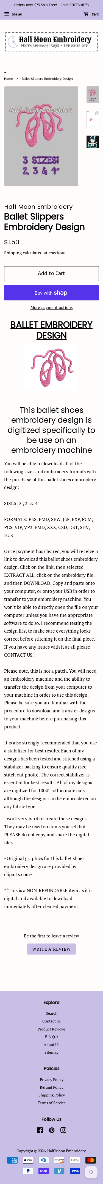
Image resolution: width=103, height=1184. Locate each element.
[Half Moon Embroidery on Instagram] (63, 1131)
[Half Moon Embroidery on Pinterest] (52, 1131)
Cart (95, 14)
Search (51, 1013)
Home (8, 78)
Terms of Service (52, 1102)
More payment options (51, 307)
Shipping (13, 253)
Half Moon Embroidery (66, 1150)
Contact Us (51, 1021)
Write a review (51, 949)
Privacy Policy (51, 1079)
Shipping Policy (51, 1095)
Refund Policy (51, 1087)
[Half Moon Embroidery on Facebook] (40, 1131)
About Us (51, 1044)
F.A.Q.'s (51, 1036)
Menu (17, 14)
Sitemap (51, 1052)
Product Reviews (52, 1029)
